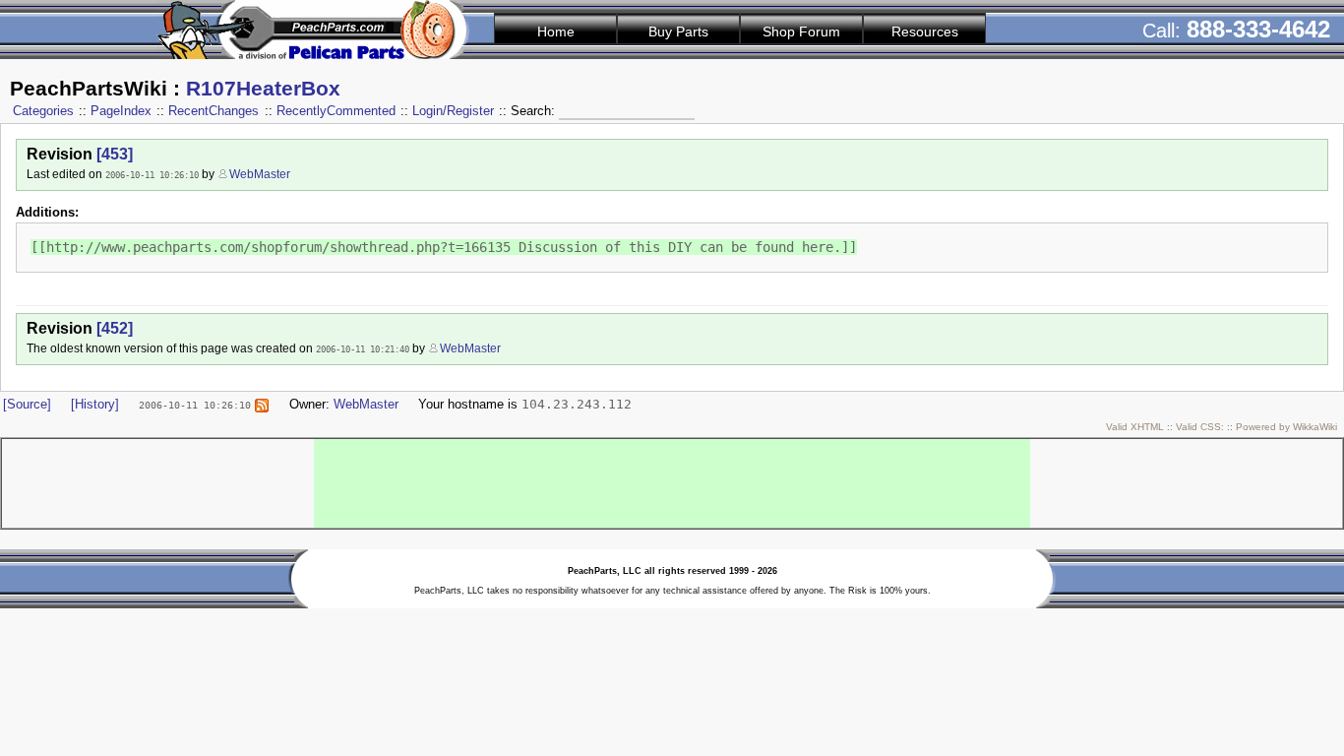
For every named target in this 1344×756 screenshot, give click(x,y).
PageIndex (121, 110)
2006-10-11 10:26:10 (152, 174)
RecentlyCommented (336, 110)
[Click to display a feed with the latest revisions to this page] (262, 404)
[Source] (27, 404)
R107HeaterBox (263, 88)
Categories (43, 110)
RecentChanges (213, 110)
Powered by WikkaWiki (1286, 426)
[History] (95, 404)
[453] (114, 154)
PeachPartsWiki (88, 88)
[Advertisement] (672, 483)
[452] (114, 328)
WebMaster (259, 173)
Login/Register (453, 110)
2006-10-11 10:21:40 (362, 349)
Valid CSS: (1200, 426)
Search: (535, 110)
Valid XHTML (1135, 426)
